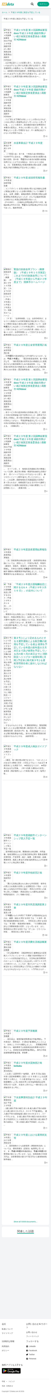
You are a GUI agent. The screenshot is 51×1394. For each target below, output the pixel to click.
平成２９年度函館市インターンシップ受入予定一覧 (30, 837)
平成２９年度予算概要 (25, 1031)
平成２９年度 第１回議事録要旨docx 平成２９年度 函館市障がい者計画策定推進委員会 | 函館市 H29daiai (30, 384)
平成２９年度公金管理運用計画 (30, 345)
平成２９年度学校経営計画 (28, 872)
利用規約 (5, 1346)
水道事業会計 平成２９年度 (28, 143)
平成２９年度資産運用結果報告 (30, 549)
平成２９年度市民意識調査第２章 (30, 906)
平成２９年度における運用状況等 (30, 1136)
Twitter (32, 1354)
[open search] (32, 4)
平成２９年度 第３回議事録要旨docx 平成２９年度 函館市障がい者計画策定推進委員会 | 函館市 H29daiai (30, 91)
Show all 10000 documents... (25, 1222)
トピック (11, 1381)
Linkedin (32, 1346)
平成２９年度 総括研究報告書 (29, 177)
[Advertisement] (25, 240)
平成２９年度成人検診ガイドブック (30, 748)
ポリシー (5, 1350)
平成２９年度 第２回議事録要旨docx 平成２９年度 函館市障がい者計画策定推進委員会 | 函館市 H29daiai (30, 441)
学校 (3, 1381)
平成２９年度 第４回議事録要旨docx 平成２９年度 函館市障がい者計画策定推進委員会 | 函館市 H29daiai (30, 35)
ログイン (43, 4)
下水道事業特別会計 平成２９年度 (30, 1099)
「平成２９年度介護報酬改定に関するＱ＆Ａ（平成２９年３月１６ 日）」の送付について (30, 587)
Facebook (33, 1350)
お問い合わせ (31, 1332)
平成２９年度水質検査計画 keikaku (28, 1064)
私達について (7, 1329)
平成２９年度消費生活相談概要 (30, 942)
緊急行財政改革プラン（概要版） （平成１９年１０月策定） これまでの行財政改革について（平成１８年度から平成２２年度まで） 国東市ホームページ (30, 275)
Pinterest (32, 1359)
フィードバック (32, 1336)
